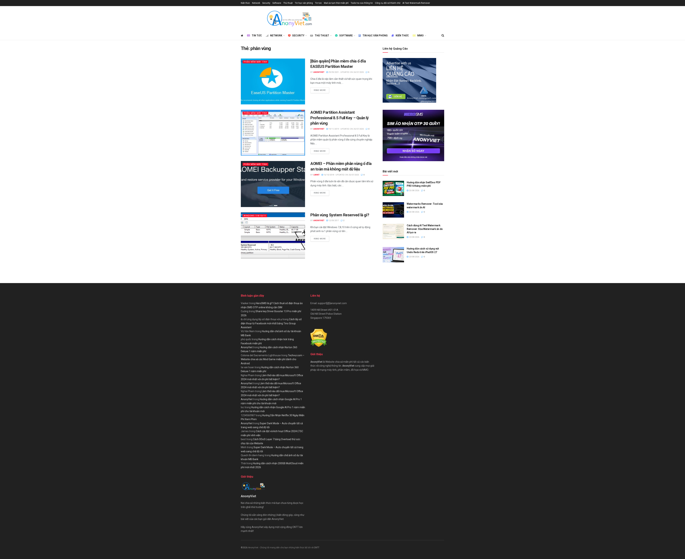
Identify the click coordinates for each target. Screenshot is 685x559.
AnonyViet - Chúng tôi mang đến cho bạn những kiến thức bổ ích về (281, 547)
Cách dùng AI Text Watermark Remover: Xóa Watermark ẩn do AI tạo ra (425, 229)
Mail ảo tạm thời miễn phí (336, 3)
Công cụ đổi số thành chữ (387, 3)
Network (256, 3)
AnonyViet (318, 72)
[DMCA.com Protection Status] (318, 337)
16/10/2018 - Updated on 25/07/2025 (341, 175)
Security (266, 3)
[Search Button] (443, 35)
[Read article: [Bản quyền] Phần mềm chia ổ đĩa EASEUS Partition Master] (273, 81)
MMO (420, 35)
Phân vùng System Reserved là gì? (339, 215)
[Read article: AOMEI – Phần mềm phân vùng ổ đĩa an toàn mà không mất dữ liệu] (273, 184)
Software (276, 3)
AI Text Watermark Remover (416, 3)
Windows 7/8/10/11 (255, 216)
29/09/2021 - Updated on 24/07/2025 (346, 72)
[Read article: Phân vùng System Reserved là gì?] (273, 235)
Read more (321, 90)
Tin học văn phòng (304, 3)
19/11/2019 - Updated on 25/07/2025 (346, 129)
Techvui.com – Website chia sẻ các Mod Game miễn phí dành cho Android (272, 359)
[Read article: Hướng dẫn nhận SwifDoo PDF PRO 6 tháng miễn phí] (393, 188)
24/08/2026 (413, 212)
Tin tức (318, 3)
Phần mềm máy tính (255, 62)
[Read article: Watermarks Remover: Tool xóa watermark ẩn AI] (393, 210)
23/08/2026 (413, 237)
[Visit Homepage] (289, 19)
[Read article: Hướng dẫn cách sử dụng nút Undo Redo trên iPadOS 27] (393, 254)
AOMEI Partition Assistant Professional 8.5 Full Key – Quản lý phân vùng (339, 118)
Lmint (316, 175)
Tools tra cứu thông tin (362, 3)
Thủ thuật (288, 3)
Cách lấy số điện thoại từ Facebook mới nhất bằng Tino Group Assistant (271, 323)
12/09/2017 (333, 220)
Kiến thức (245, 3)
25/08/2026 (413, 190)
